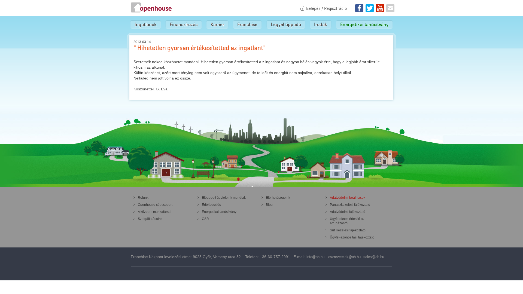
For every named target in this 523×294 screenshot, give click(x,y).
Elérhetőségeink (278, 198)
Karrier (217, 24)
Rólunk (143, 198)
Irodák (320, 24)
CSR (205, 219)
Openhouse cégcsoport (155, 205)
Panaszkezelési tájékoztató (350, 205)
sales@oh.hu (373, 257)
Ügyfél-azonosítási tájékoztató (352, 237)
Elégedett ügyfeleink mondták (224, 198)
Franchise (247, 24)
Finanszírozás (183, 24)
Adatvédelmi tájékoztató (347, 212)
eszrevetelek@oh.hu (344, 257)
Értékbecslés (211, 205)
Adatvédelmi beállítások (347, 198)
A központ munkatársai (154, 212)
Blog (269, 205)
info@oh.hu (315, 257)
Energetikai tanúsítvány (364, 24)
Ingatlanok (146, 24)
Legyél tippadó (286, 24)
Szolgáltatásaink (150, 219)
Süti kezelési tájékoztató (348, 230)
